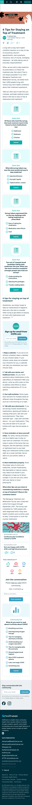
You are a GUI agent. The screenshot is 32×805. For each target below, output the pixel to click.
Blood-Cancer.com (9, 767)
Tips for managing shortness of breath (16, 638)
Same (19, 571)
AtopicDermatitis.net (9, 755)
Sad (23, 564)
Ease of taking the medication (15, 224)
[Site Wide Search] (11, 2)
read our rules (16, 583)
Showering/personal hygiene (16, 653)
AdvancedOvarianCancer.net (12, 744)
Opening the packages (16, 281)
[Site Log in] (21, 2)
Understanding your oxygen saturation (16, 643)
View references (9, 560)
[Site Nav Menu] (7, 2)
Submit (16, 142)
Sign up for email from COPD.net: (16, 332)
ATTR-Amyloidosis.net (10, 758)
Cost (10, 232)
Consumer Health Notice (9, 777)
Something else (14, 666)
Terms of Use (19, 698)
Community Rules (7, 782)
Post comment (16, 599)
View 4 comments (15, 589)
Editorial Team (12, 36)
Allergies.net (6, 747)
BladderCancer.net (9, 764)
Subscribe (27, 2)
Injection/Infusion (16, 176)
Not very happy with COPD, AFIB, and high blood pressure (15, 548)
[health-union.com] (10, 716)
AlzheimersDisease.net (10, 750)
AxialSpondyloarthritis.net (11, 761)
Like (7, 564)
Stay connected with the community (12, 687)
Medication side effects (17, 228)
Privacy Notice (17, 344)
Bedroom (17, 134)
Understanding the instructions (15, 277)
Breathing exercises (16, 628)
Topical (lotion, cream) (18, 182)
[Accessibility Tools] (17, 2)
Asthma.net (6, 753)
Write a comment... (10, 594)
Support (16, 564)
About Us (5, 775)
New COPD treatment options (16, 658)
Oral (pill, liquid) (15, 179)
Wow (11, 571)
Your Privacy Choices (8, 779)
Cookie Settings (22, 779)
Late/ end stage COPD (16, 662)
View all (6, 770)
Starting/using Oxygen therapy (17, 632)
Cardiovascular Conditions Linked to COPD (14, 538)
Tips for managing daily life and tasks (17, 648)
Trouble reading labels (16, 285)
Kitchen (17, 137)
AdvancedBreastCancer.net (12, 741)
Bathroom (17, 131)
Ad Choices (17, 782)
